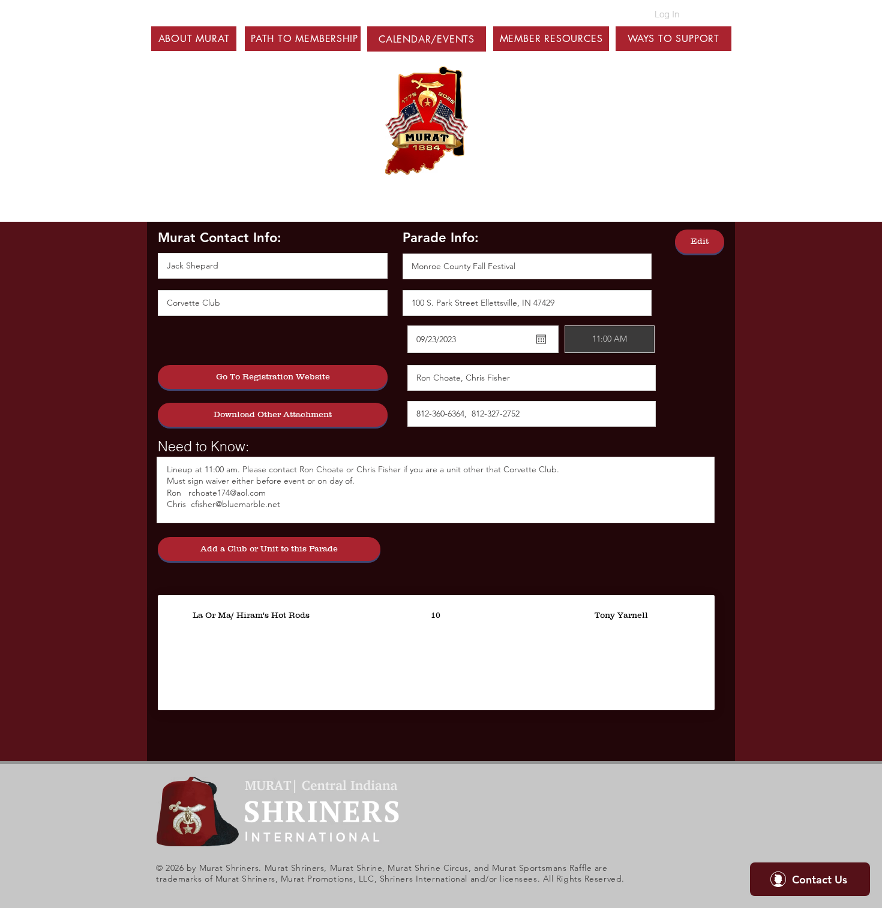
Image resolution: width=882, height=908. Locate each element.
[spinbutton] (609, 339)
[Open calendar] (541, 339)
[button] (194, 38)
